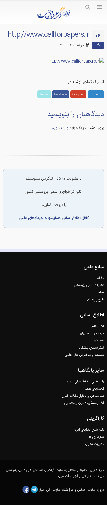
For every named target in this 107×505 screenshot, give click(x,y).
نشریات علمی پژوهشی (89, 285)
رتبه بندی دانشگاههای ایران (85, 381)
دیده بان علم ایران (92, 333)
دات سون (64, 476)
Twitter (44, 94)
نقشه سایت (61, 490)
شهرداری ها (96, 437)
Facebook (60, 94)
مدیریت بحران (94, 444)
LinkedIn (95, 94)
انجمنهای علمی (94, 389)
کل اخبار (44, 490)
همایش (99, 340)
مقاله (100, 278)
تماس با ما (77, 490)
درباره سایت (96, 490)
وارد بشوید (60, 128)
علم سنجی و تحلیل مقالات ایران (83, 396)
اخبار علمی (96, 326)
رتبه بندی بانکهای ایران (88, 430)
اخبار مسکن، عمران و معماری (84, 403)
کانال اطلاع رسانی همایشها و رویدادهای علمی (54, 218)
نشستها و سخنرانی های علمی (84, 355)
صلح (101, 292)
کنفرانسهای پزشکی (91, 348)
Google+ (78, 94)
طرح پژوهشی (94, 299)
